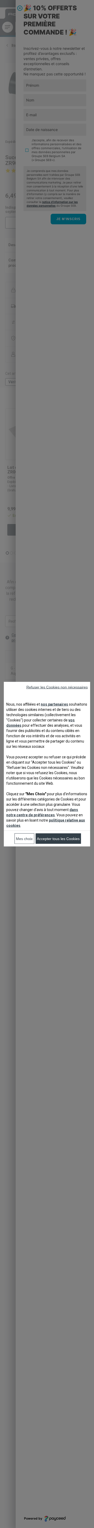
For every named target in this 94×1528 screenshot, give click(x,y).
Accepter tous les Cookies (58, 838)
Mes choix (24, 838)
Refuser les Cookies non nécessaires (57, 687)
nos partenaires (54, 704)
